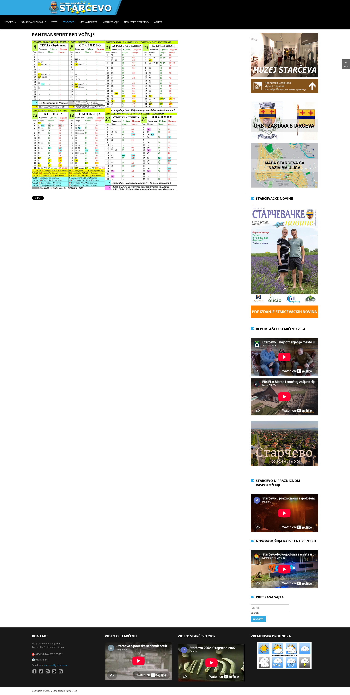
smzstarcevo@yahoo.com (53, 665)
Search (255, 612)
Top (346, 66)
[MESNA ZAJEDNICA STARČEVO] (80, 7)
